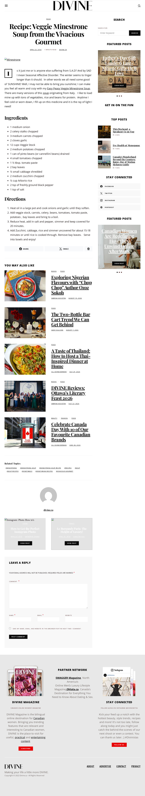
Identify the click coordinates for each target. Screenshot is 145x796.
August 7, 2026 (72, 330)
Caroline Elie (79, 537)
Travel (71, 523)
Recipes (68, 468)
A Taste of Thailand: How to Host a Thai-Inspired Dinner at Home (70, 358)
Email (40, 615)
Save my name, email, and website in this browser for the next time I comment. (47, 629)
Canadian (39, 718)
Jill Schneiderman (59, 372)
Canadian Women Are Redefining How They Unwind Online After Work (119, 241)
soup (46, 93)
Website (68, 615)
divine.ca (63, 50)
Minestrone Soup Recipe (50, 468)
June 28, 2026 (74, 445)
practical (20, 737)
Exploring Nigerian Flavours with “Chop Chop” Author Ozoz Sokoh (71, 284)
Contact (121, 766)
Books (53, 271)
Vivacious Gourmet (65, 471)
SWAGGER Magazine (68, 678)
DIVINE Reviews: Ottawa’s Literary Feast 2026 (68, 393)
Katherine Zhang (32, 537)
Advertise (105, 766)
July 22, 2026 (74, 404)
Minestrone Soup (28, 468)
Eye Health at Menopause (126, 145)
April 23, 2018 (35, 50)
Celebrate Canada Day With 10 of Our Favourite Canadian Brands (70, 431)
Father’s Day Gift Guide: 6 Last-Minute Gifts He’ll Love (119, 65)
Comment (13, 581)
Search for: (103, 28)
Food (48, 19)
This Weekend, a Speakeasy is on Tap (123, 130)
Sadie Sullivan (57, 330)
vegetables (27, 471)
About (90, 766)
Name (12, 615)
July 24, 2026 (74, 372)
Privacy (135, 766)
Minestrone (12, 468)
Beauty (54, 418)
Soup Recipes (13, 471)
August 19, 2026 (75, 298)
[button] (117, 96)
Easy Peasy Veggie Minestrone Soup (68, 88)
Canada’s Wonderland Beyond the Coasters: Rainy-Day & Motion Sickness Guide (124, 160)
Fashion (64, 418)
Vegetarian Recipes (45, 471)
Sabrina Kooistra (58, 298)
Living (25, 523)
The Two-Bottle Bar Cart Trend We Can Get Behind (70, 319)
